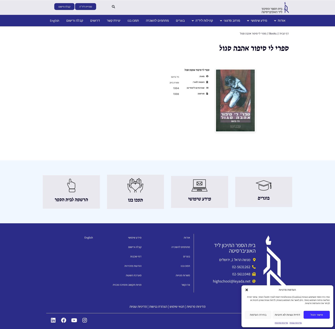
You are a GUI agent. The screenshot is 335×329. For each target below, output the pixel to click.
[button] (246, 290)
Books (273, 33)
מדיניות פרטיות (281, 322)
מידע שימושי (259, 21)
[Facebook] (63, 320)
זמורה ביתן (174, 82)
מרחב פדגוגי (232, 21)
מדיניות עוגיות (296, 322)
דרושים (95, 21)
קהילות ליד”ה (204, 21)
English (54, 21)
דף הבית (284, 33)
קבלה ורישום (74, 21)
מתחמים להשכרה (157, 21)
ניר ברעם (175, 76)
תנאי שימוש (177, 306)
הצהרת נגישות (158, 306)
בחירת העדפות (258, 314)
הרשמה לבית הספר (71, 200)
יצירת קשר (114, 21)
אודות (281, 21)
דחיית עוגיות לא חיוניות (287, 314)
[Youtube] (74, 320)
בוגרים (180, 21)
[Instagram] (84, 320)
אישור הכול (317, 314)
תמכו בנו (133, 21)
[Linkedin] (53, 320)
